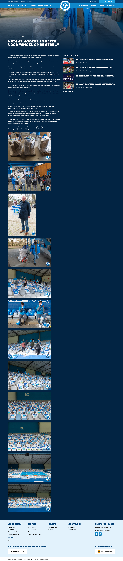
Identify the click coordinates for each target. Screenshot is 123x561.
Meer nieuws (67, 91)
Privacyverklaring (52, 527)
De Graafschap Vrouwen (41, 6)
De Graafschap (32, 529)
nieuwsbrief (108, 527)
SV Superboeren (32, 527)
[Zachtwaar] (105, 551)
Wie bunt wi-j (22, 6)
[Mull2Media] (17, 551)
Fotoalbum (83, 6)
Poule (93, 6)
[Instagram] (96, 534)
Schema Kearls (71, 527)
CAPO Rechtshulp (12, 532)
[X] (100, 534)
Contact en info (105, 6)
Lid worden (11, 529)
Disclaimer (50, 529)
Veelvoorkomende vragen (34, 534)
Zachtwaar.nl (45, 559)
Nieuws (11, 6)
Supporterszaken (12, 527)
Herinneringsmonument (14, 534)
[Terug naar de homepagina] (65, 6)
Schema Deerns (72, 529)
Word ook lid (108, 1)
